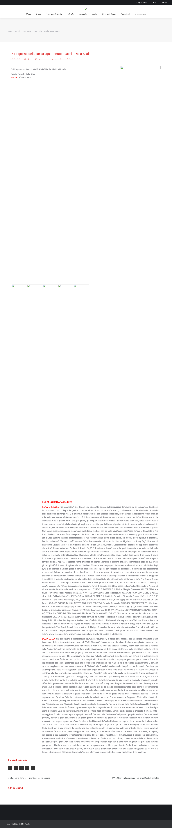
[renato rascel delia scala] (81, 385)
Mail (154, 2)
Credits (27, 824)
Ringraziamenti (142, 2)
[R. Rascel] (35, 385)
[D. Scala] (50, 385)
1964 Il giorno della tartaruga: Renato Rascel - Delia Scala (53, 59)
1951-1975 (27, 59)
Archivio (165, 2)
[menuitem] (29, 14)
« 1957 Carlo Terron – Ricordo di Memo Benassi (29, 778)
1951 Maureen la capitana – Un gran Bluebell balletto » (136, 778)
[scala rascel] (141, 167)
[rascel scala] (66, 385)
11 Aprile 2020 (15, 59)
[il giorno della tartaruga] (19, 385)
